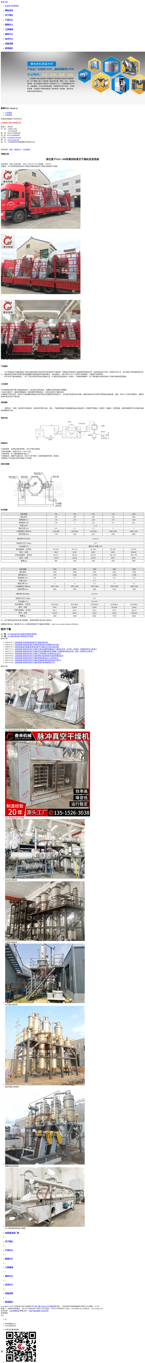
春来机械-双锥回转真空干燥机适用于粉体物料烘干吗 (34, 662)
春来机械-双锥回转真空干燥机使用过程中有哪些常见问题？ (36, 644)
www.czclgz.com (13, 140)
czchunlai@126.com (14, 137)
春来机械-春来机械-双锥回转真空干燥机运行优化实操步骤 (36, 647)
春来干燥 (4, 2)
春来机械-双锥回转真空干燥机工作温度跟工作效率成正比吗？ (37, 653)
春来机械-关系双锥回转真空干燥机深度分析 (30, 642)
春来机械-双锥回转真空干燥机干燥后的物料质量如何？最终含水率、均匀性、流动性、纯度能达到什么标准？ (55, 649)
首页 (11, 149)
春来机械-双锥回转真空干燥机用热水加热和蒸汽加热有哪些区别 (38, 656)
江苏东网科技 (14, 1311)
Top (2, 1315)
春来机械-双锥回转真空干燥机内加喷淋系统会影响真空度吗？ (37, 660)
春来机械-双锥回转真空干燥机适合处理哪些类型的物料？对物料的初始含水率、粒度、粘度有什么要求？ (53, 651)
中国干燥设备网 (34, 1311)
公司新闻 (8, 113)
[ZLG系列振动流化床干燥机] (45, 1226)
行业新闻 (8, 115)
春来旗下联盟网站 (12, 6)
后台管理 (44, 1311)
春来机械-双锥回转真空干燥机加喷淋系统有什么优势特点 (35, 658)
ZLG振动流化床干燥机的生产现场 (20, 636)
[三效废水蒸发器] (45, 940)
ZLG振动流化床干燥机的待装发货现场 (22, 634)
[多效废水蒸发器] (45, 878)
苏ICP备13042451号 (41, 1306)
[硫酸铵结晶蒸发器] (45, 1164)
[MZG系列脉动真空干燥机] (47, 816)
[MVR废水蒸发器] (45, 1002)
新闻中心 (18, 149)
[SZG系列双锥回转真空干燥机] (45, 728)
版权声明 (52, 1306)
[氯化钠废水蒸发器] (45, 1085)
